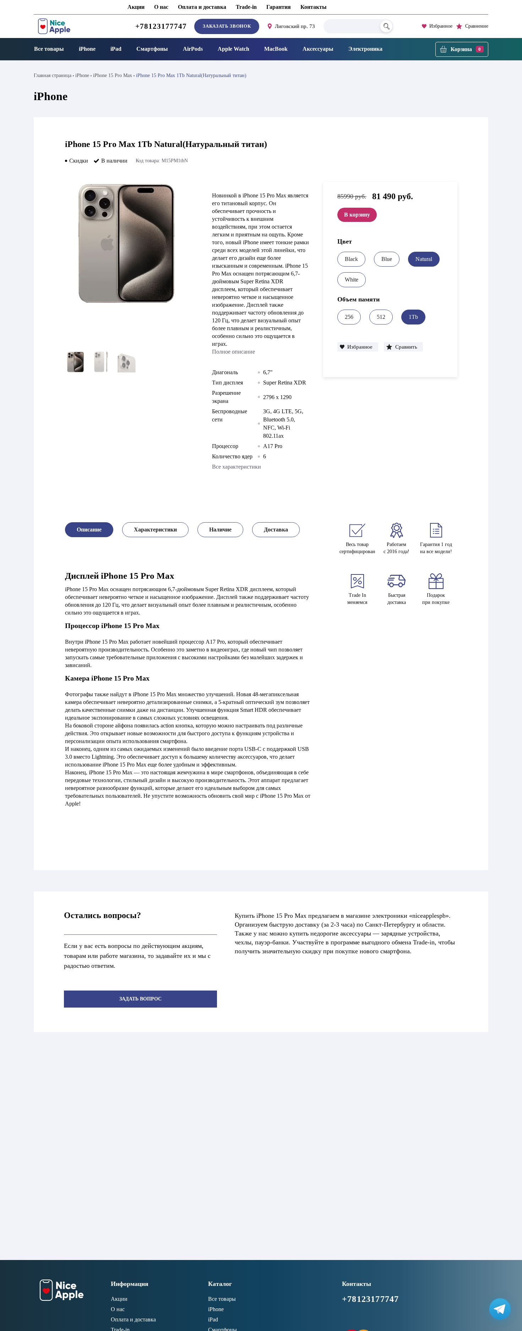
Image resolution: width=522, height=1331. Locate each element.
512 (381, 317)
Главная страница (52, 75)
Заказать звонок (227, 26)
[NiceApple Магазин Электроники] (70, 26)
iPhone (87, 49)
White (351, 280)
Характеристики (155, 530)
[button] (357, 346)
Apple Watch (233, 49)
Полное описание (233, 352)
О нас (161, 7)
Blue (386, 259)
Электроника (365, 49)
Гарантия (278, 7)
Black (351, 259)
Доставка (276, 530)
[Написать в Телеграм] (500, 1309)
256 (349, 317)
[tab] (89, 529)
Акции (136, 7)
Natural (423, 259)
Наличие (220, 530)
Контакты (313, 7)
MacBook (276, 49)
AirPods (193, 49)
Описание (89, 530)
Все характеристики (236, 467)
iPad (115, 49)
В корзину (357, 215)
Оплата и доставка (202, 7)
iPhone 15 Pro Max (112, 75)
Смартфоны (152, 49)
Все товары (49, 49)
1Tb (413, 317)
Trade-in (246, 7)
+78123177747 (161, 26)
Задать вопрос (140, 999)
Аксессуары (318, 49)
